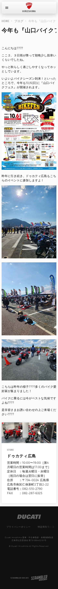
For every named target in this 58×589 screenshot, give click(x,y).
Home (6, 21)
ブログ (19, 21)
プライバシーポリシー (18, 526)
